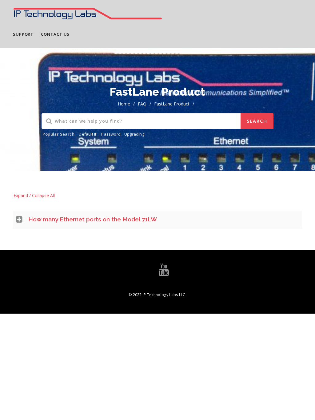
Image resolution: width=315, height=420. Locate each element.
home (124, 104)
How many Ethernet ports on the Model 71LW (92, 219)
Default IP (88, 134)
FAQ (142, 104)
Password (111, 134)
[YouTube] (164, 272)
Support (23, 34)
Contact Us (55, 34)
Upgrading (134, 134)
